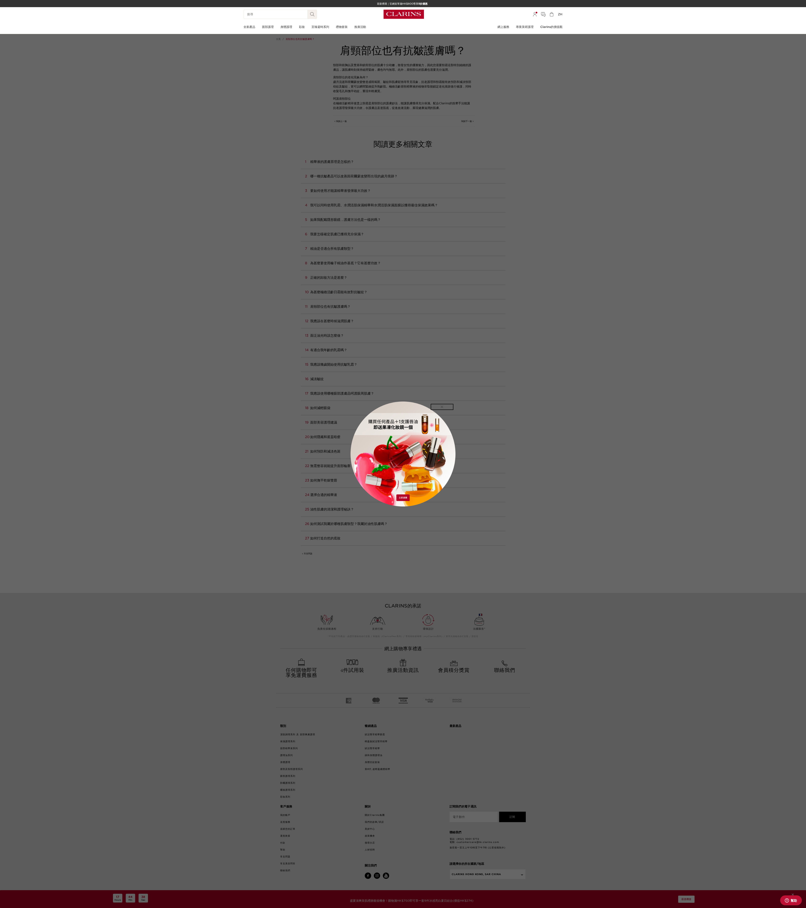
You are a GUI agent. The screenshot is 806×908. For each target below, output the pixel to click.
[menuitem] (534, 14)
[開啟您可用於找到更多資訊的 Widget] (791, 900)
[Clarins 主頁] (403, 14)
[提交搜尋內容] (312, 14)
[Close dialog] (442, 407)
